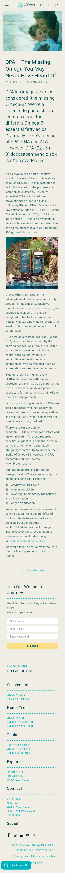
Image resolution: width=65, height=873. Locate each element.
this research (17, 403)
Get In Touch (14, 799)
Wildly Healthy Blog (18, 780)
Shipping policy (21, 856)
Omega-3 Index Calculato (27, 540)
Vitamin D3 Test (15, 718)
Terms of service (43, 850)
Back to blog (35, 570)
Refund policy (34, 862)
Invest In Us (13, 814)
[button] (7, 5)
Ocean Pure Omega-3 (18, 699)
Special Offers (15, 772)
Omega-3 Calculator (18, 753)
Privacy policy (23, 850)
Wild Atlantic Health (43, 844)
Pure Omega (42, 308)
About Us (12, 803)
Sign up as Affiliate (18, 807)
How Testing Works (18, 745)
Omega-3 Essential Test (20, 722)
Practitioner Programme (21, 811)
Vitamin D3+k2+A (16, 695)
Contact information (44, 856)
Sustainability (15, 776)
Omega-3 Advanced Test (20, 726)
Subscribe (32, 646)
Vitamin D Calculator (19, 749)
